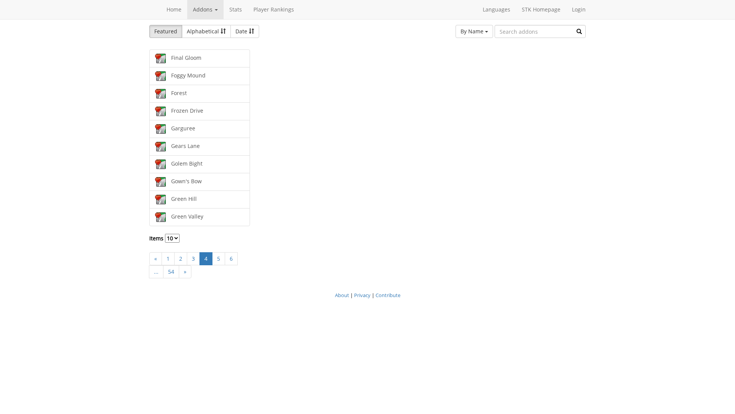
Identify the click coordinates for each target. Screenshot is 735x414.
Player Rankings (273, 9)
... (156, 271)
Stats (235, 9)
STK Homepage (541, 9)
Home (174, 9)
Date (242, 31)
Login (579, 9)
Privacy (362, 295)
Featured (165, 31)
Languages (496, 9)
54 (171, 271)
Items (157, 238)
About (342, 295)
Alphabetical (203, 31)
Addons (203, 9)
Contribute (388, 295)
